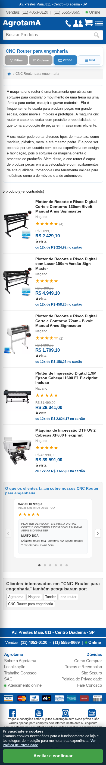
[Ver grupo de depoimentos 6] (67, 565)
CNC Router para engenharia (30, 604)
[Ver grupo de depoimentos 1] (39, 565)
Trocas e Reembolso (83, 666)
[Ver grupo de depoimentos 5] (61, 565)
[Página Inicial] (22, 23)
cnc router (68, 597)
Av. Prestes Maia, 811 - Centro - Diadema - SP (53, 4)
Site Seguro (91, 673)
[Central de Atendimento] (68, 23)
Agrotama (15, 597)
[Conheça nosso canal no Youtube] (39, 712)
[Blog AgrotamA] (92, 712)
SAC (8, 679)
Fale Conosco (89, 685)
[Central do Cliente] (78, 23)
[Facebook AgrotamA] (13, 712)
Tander (50, 597)
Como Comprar (88, 660)
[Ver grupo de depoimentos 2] (45, 565)
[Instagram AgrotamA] (66, 712)
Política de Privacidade (81, 679)
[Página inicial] (9, 74)
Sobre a (20, 660)
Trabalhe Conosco (20, 673)
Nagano (34, 597)
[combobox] (48, 35)
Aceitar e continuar (53, 756)
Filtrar (18, 60)
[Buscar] (98, 35)
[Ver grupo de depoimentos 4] (56, 565)
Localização (14, 666)
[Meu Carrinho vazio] (89, 23)
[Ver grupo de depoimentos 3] (50, 565)
